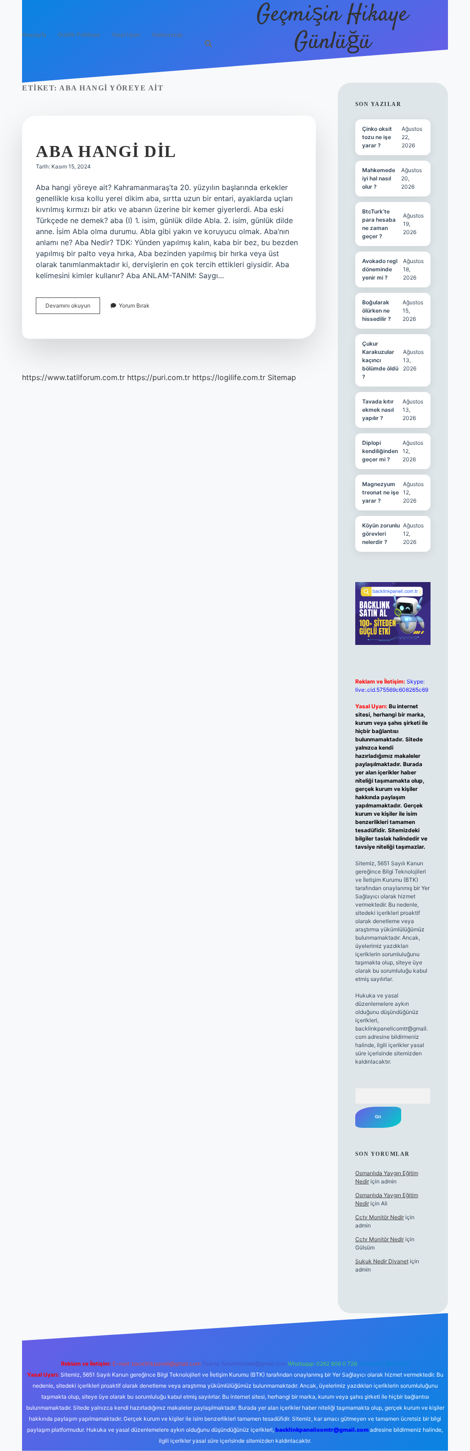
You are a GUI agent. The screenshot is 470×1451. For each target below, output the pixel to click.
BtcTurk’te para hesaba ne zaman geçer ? (379, 224)
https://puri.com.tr (158, 377)
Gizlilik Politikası (79, 34)
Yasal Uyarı (126, 34)
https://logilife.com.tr (228, 377)
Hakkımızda (167, 34)
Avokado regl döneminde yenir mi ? (379, 269)
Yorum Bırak (134, 305)
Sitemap (282, 377)
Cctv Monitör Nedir (379, 1217)
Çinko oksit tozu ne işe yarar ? (377, 137)
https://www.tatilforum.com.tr (73, 377)
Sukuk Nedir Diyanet (381, 1261)
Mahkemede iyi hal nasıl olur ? (378, 178)
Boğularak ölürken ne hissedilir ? (376, 310)
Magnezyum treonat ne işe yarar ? (380, 492)
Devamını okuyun (72, 308)
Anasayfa (34, 34)
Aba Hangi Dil (106, 151)
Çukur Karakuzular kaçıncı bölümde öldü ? (380, 360)
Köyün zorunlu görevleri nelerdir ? (381, 533)
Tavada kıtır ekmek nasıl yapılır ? (378, 409)
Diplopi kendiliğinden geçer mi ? (380, 451)
